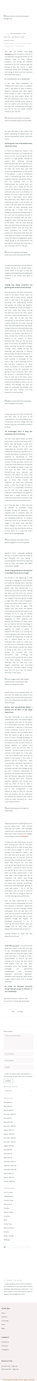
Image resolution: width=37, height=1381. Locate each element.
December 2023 (9, 1138)
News (5, 1220)
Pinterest (4, 1346)
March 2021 (8, 1173)
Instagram (5, 1350)
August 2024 (8, 1130)
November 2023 (9, 1142)
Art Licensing (8, 1192)
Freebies (6, 1208)
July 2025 (7, 1118)
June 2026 (7, 1102)
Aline (12, 46)
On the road (21, 43)
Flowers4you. (24, 836)
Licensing (4, 1321)
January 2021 (8, 1177)
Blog (3, 1328)
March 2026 (8, 1110)
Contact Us (5, 1342)
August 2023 (8, 1146)
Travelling (17, 1001)
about (9, 998)
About (3, 1313)
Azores (14, 998)
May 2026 (7, 1106)
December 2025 (9, 1114)
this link (13, 989)
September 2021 (9, 1169)
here (21, 533)
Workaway (15, 946)
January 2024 (8, 1134)
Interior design (8, 1212)
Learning (7, 1216)
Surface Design (8, 1236)
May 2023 (7, 1157)
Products (6, 1232)
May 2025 (7, 1122)
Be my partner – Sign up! (9, 1369)
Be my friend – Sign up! (9, 1366)
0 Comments (19, 46)
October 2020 (8, 1181)
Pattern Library (9, 1228)
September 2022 (9, 1165)
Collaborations (8, 1196)
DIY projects (8, 1204)
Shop (3, 1324)
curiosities (8, 1001)
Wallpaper (7, 1240)
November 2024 (9, 1126)
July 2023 (7, 1150)
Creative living (8, 1200)
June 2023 (7, 1154)
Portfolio (4, 1317)
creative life (23, 998)
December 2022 (9, 1161)
